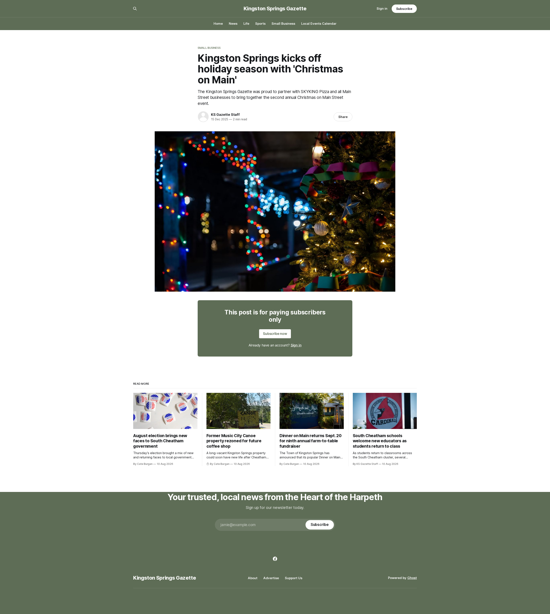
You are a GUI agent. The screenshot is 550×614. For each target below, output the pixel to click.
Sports (260, 23)
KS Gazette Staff (225, 114)
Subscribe (404, 9)
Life (246, 23)
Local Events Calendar (318, 23)
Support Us (293, 578)
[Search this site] (135, 8)
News (233, 23)
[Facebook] (275, 559)
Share (343, 117)
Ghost (412, 578)
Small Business (283, 23)
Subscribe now (275, 333)
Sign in (382, 8)
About (252, 578)
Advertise (271, 578)
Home (218, 23)
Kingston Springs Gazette (275, 8)
